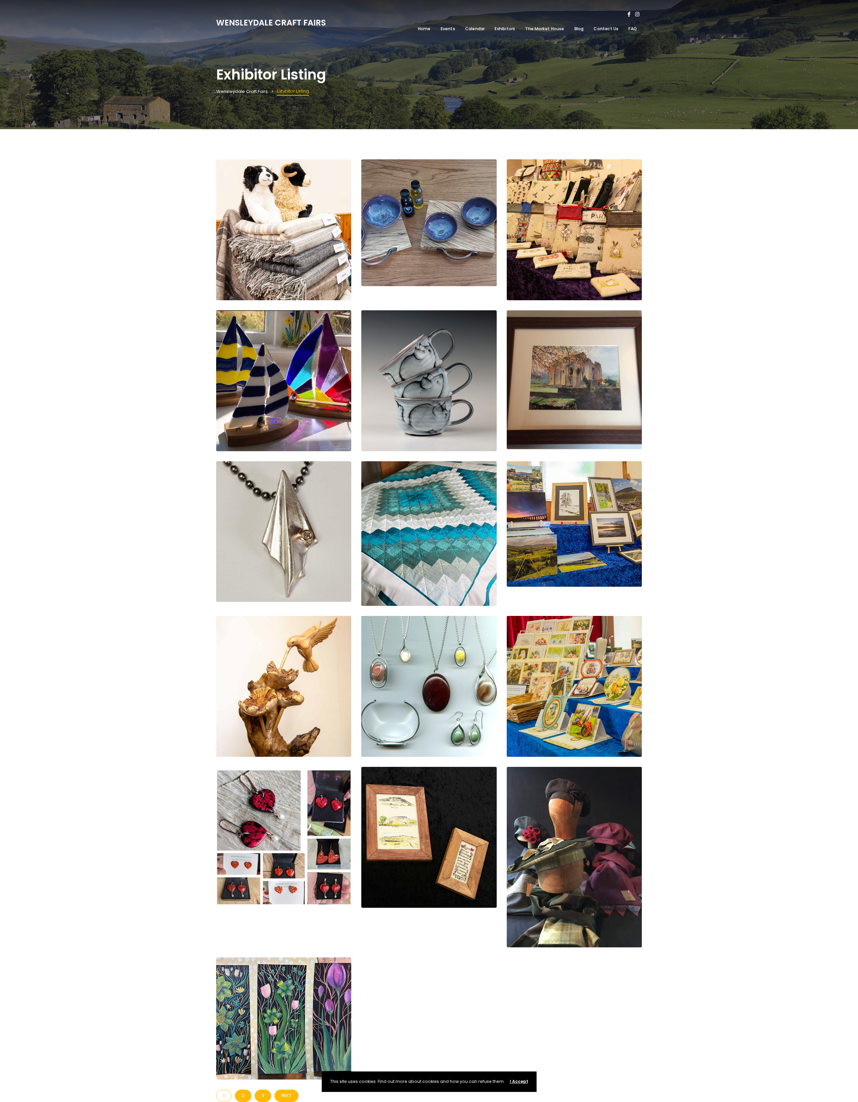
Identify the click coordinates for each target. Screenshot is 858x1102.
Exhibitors (505, 29)
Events (448, 29)
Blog (579, 29)
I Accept (519, 1081)
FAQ (632, 29)
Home (424, 29)
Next (287, 1095)
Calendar (475, 29)
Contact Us (606, 29)
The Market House (544, 29)
